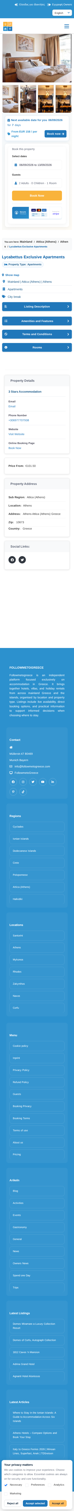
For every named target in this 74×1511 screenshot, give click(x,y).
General (17, 1239)
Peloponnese (20, 874)
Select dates (19, 156)
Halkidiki (17, 899)
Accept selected (35, 1503)
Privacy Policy (21, 1070)
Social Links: (20, 546)
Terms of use (20, 1130)
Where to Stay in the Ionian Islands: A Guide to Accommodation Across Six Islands (34, 1417)
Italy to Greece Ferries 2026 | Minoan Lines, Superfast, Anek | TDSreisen (34, 1451)
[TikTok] (23, 792)
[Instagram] (23, 782)
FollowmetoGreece (26, 772)
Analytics (59, 1484)
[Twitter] (33, 782)
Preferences (38, 1484)
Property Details (22, 380)
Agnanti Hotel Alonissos (26, 1376)
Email (11, 406)
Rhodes (17, 971)
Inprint (16, 1057)
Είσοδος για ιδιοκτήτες (32, 4)
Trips (16, 1287)
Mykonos (18, 959)
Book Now (37, 195)
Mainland (26, 241)
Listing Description (37, 306)
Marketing (15, 1493)
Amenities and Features (37, 321)
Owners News (21, 1263)
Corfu (16, 1007)
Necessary (16, 1484)
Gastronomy (20, 1227)
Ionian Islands (21, 838)
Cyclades (18, 826)
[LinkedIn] (52, 782)
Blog (15, 1190)
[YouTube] (43, 782)
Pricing (17, 1154)
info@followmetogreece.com (32, 766)
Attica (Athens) (46, 241)
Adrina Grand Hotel (24, 1364)
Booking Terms (21, 1118)
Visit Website (16, 434)
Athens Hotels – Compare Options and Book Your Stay (35, 1435)
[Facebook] (13, 782)
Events (17, 1215)
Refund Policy (21, 1082)
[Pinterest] (13, 792)
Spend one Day (21, 1275)
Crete (16, 862)
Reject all (12, 1503)
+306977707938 (18, 420)
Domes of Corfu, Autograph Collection (34, 1340)
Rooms (37, 347)
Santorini (18, 935)
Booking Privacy (22, 1106)
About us (18, 1142)
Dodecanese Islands (24, 850)
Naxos (16, 995)
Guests (16, 174)
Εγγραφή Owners (62, 4)
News (16, 1251)
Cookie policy (20, 1045)
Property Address (23, 483)
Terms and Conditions (37, 334)
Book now (54, 133)
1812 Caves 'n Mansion (26, 1352)
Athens (17, 947)
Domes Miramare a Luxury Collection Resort (34, 1325)
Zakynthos (19, 983)
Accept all (58, 1503)
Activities (18, 1202)
